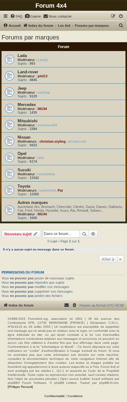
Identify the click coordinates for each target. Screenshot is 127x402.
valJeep (44, 92)
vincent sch (77, 141)
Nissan (24, 137)
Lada (22, 55)
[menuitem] (16, 16)
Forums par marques (30, 37)
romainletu (46, 174)
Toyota (24, 186)
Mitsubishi (28, 121)
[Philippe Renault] (20, 386)
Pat (60, 190)
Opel (22, 153)
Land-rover (28, 72)
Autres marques (33, 202)
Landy (43, 60)
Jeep (22, 88)
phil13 (42, 76)
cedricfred (47, 190)
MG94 (42, 109)
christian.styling (52, 141)
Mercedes (27, 104)
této (41, 158)
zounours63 (47, 125)
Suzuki (24, 170)
